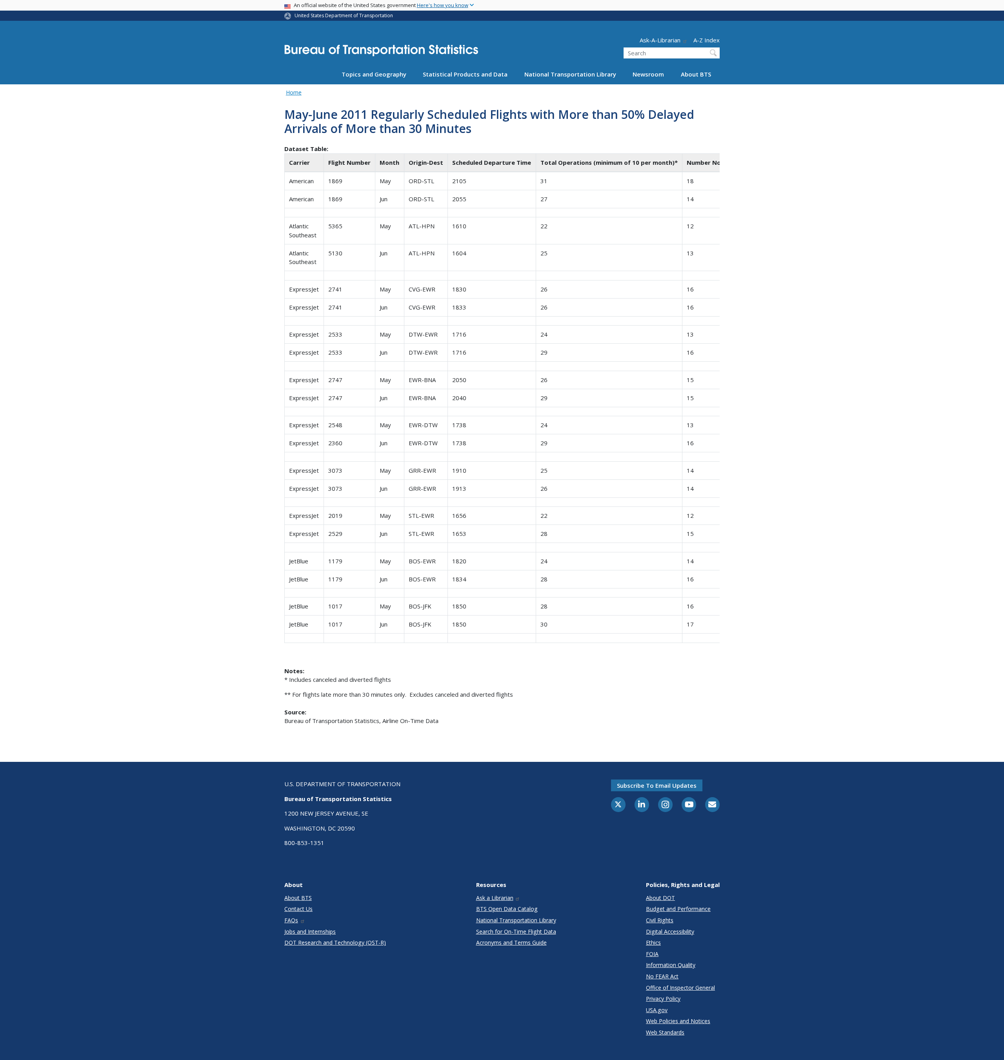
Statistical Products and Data (465, 74)
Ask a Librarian (494, 898)
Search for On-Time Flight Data (516, 931)
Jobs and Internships (310, 931)
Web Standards (665, 1032)
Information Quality (670, 965)
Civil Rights (659, 920)
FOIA (652, 954)
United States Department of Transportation (344, 15)
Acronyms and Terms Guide (511, 942)
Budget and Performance (678, 908)
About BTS (696, 74)
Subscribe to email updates (657, 785)
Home (294, 92)
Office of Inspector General (680, 987)
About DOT (660, 898)
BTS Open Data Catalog (507, 908)
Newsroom (648, 74)
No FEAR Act (662, 976)
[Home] (381, 52)
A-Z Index (706, 40)
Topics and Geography (374, 74)
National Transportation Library (570, 74)
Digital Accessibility (670, 931)
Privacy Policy (663, 998)
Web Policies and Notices (678, 1021)
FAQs (291, 920)
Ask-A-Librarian (660, 40)
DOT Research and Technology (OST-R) (335, 942)
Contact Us (298, 908)
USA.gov (657, 1010)
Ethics (653, 942)
